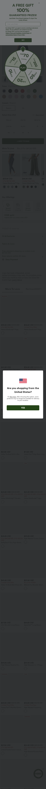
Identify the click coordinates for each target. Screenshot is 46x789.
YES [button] (23, 408)
